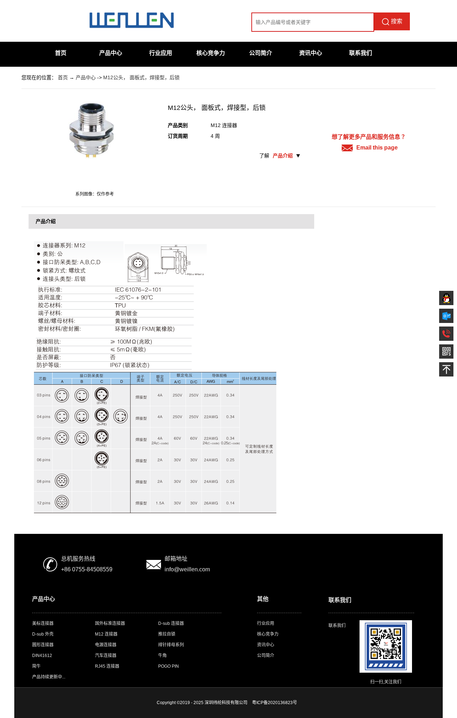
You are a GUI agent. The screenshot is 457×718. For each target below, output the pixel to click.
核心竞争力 (210, 53)
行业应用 (160, 53)
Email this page (377, 148)
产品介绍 (283, 155)
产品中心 (110, 53)
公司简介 (260, 53)
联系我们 (360, 53)
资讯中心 (310, 53)
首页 (60, 53)
